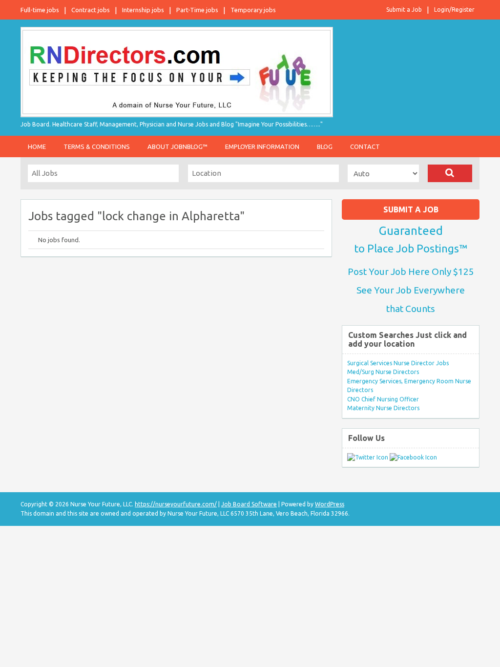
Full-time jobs (40, 9)
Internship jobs (143, 9)
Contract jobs (90, 9)
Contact (365, 146)
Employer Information (262, 146)
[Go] (450, 173)
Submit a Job (404, 9)
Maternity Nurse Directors (383, 408)
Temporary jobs (253, 9)
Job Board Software (249, 504)
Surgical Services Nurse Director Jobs (398, 363)
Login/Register (454, 9)
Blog (325, 146)
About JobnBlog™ (177, 146)
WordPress (329, 504)
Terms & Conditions (96, 146)
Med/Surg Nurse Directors (383, 372)
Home (37, 146)
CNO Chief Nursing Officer (383, 399)
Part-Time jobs (197, 9)
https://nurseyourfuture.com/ (176, 504)
